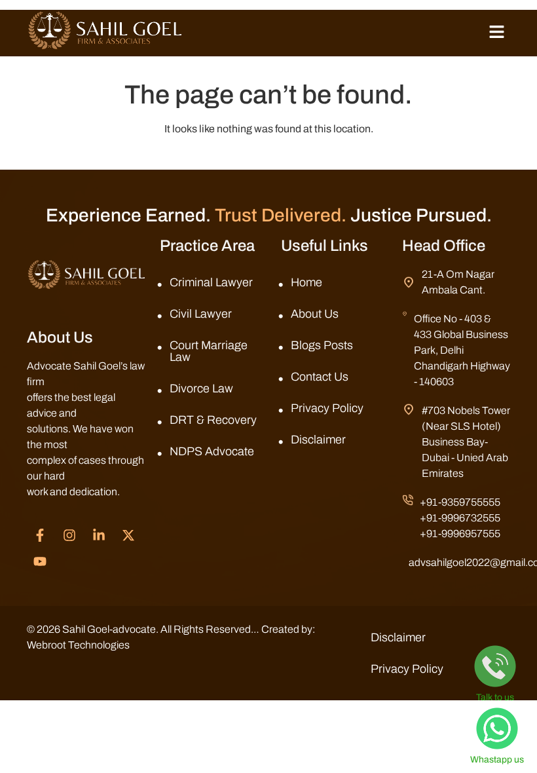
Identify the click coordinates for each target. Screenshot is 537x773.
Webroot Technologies (78, 644)
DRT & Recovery (213, 419)
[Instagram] (69, 535)
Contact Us (319, 376)
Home (306, 282)
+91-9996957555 (460, 533)
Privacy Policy (327, 408)
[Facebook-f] (40, 535)
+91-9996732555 (460, 517)
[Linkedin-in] (99, 535)
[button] (497, 32)
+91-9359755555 (460, 502)
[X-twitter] (128, 535)
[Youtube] (40, 561)
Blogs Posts (322, 345)
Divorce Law (201, 388)
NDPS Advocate (212, 451)
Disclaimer (318, 439)
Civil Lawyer (201, 313)
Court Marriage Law (209, 351)
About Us (315, 313)
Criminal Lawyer (211, 282)
